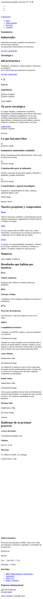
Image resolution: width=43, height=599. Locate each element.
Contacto (9, 27)
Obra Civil (10, 578)
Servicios (9, 25)
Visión (3, 226)
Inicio (8, 21)
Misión (3, 212)
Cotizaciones (6, 17)
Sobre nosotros (11, 23)
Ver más (4, 51)
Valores (3, 239)
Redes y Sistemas (12, 580)
